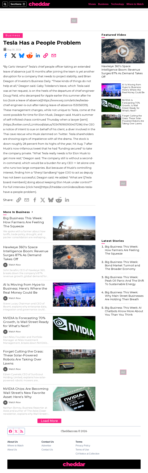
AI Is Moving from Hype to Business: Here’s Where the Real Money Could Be (25, 288)
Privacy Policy (83, 445)
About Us (12, 449)
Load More (49, 421)
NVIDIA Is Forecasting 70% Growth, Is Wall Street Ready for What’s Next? (26, 322)
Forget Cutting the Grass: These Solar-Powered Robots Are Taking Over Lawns (23, 357)
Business (103, 4)
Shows (92, 4)
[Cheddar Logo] (39, 4)
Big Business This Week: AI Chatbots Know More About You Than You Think (124, 311)
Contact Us (47, 449)
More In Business (17, 212)
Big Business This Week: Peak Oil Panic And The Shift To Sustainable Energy (124, 280)
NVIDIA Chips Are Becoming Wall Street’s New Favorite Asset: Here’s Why (25, 392)
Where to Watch (135, 4)
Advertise (46, 445)
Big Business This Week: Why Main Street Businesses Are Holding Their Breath (124, 296)
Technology (117, 4)
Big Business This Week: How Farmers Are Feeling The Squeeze (23, 222)
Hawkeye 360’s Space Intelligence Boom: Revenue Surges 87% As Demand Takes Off (25, 253)
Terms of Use (82, 449)
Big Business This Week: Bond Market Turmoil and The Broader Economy (122, 265)
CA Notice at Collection (87, 453)
